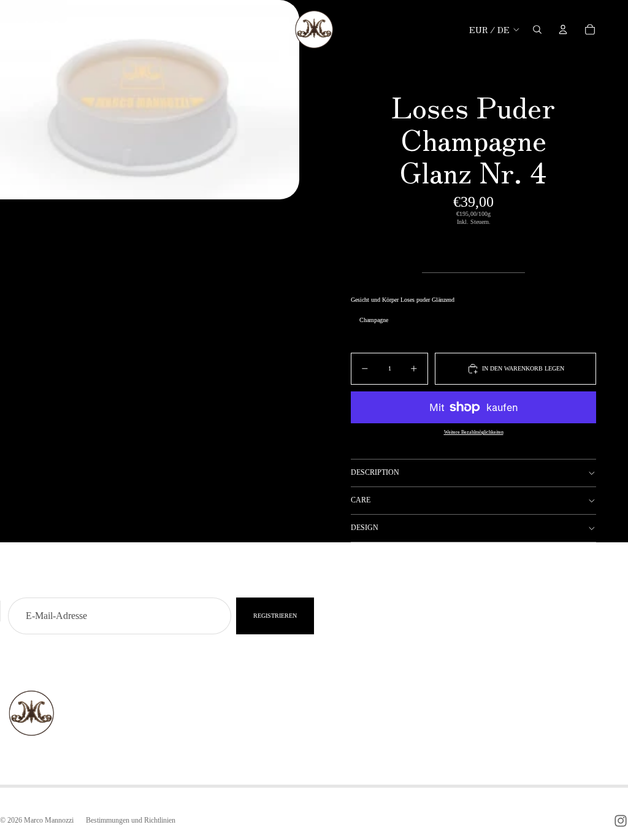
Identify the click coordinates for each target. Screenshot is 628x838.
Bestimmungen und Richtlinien (130, 820)
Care (360, 500)
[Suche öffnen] (537, 29)
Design (364, 527)
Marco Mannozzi (49, 820)
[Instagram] (620, 820)
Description (375, 472)
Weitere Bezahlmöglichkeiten (474, 432)
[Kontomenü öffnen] (563, 29)
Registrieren (275, 615)
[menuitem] (226, 29)
